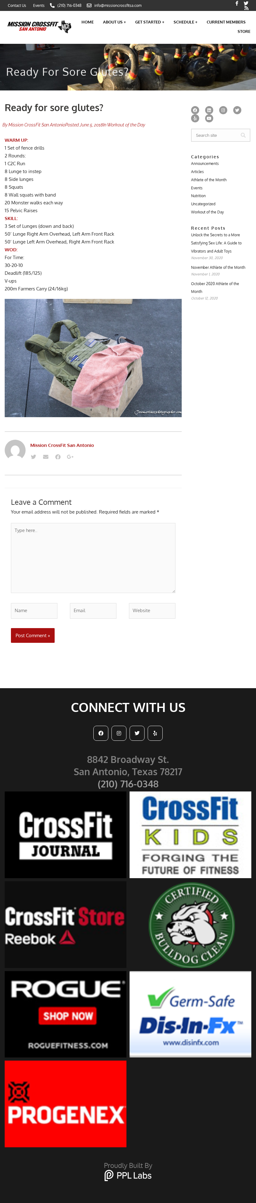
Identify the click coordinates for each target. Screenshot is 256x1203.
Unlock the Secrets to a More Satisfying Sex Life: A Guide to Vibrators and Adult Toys (216, 243)
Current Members (226, 21)
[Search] (243, 135)
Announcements (205, 163)
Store (244, 31)
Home (87, 21)
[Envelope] (45, 457)
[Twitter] (33, 457)
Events (197, 188)
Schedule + (185, 21)
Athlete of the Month (209, 179)
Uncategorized (203, 204)
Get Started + (149, 21)
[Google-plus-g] (70, 457)
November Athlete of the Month (218, 267)
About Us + (114, 21)
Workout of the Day (126, 124)
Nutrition (198, 195)
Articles (197, 171)
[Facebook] (57, 457)
